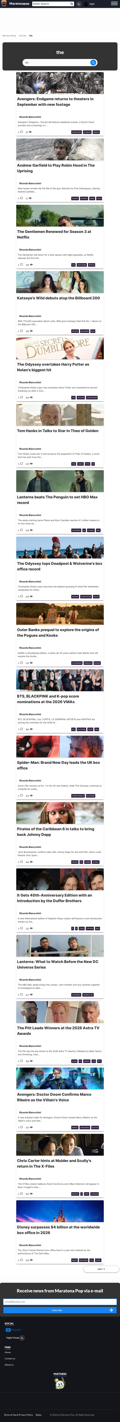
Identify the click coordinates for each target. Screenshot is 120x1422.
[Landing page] (4, 3)
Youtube (16, 1329)
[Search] (93, 63)
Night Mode (12, 1337)
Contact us (10, 1358)
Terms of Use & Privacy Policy (18, 1414)
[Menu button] (114, 6)
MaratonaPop (9, 35)
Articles (22, 35)
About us (9, 1364)
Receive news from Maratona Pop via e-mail (60, 1290)
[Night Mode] (79, 4)
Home (8, 1352)
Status (39, 1414)
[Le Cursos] (60, 1382)
